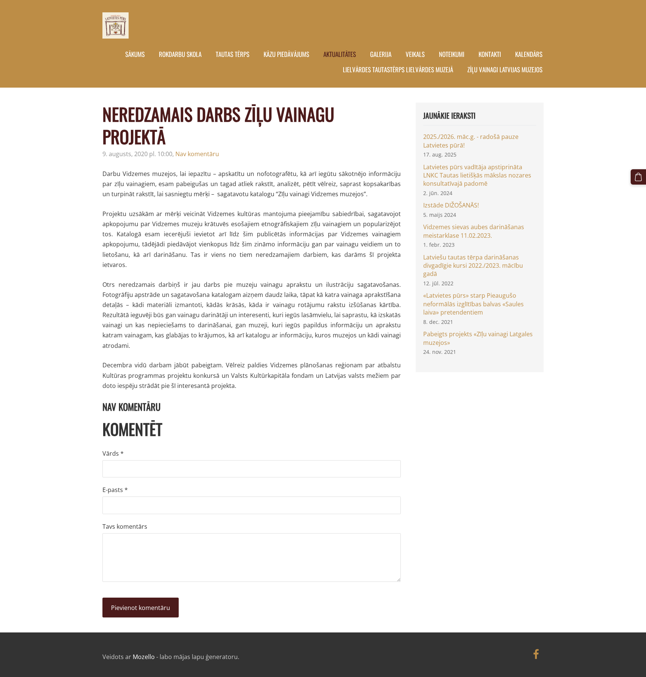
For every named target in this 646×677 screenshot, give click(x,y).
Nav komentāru (197, 154)
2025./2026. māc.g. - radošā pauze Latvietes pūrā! (471, 141)
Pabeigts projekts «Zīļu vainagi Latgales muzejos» (478, 338)
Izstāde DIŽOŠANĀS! (451, 205)
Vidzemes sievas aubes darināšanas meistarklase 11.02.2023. (473, 231)
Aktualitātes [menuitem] (339, 54)
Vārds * (113, 453)
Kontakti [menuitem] (490, 54)
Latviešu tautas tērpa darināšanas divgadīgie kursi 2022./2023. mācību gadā (473, 265)
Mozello (144, 657)
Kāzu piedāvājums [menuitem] (286, 54)
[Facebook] (536, 654)
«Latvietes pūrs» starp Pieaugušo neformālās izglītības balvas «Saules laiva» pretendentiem (473, 303)
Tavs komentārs (124, 526)
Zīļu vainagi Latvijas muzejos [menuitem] (504, 69)
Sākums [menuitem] (135, 54)
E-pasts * (115, 490)
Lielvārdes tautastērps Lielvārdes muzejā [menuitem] (398, 69)
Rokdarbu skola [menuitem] (180, 54)
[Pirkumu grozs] (638, 177)
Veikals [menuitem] (415, 54)
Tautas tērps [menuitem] (232, 54)
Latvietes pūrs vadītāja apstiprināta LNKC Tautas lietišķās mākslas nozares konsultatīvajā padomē (477, 175)
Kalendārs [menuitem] (528, 54)
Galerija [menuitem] (380, 54)
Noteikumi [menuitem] (451, 54)
